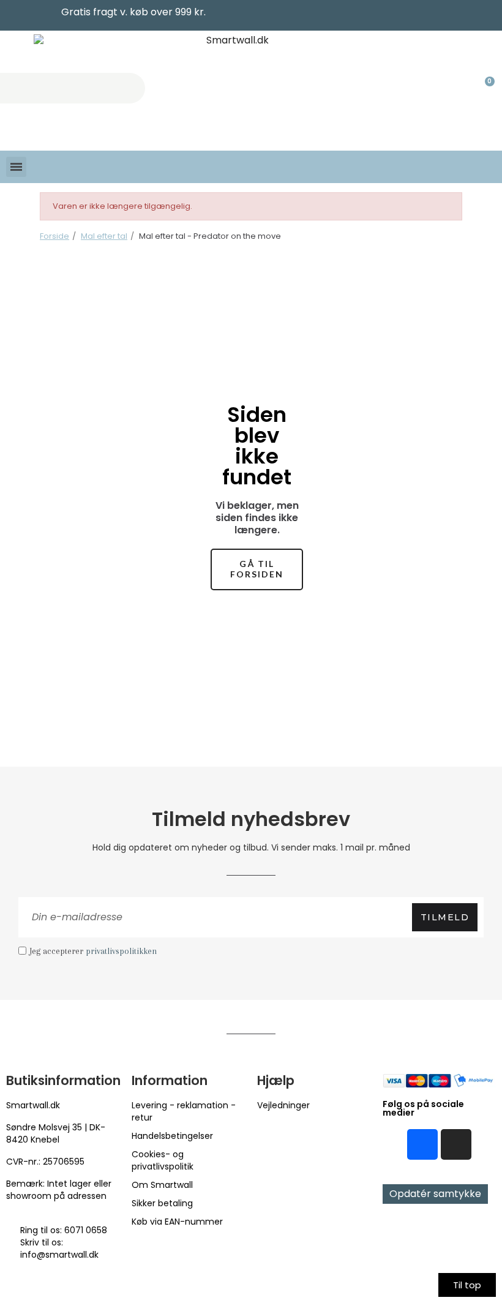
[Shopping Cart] (484, 88)
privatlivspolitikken (121, 951)
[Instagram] (456, 1144)
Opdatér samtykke (435, 1194)
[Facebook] (422, 1144)
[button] (257, 569)
